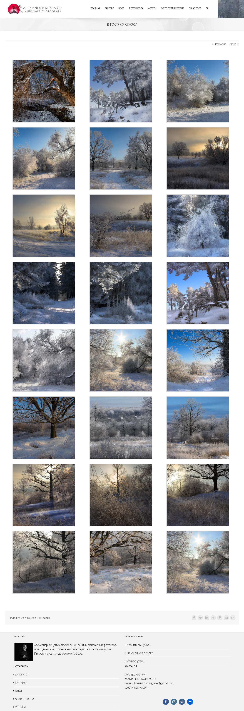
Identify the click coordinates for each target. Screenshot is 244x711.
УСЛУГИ (20, 707)
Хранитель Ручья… (139, 645)
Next (233, 44)
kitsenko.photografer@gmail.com (153, 683)
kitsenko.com (140, 688)
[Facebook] (166, 702)
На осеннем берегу (140, 653)
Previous (220, 44)
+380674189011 (145, 679)
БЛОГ (19, 691)
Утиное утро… (136, 661)
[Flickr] (190, 702)
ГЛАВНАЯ (21, 675)
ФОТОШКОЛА (24, 699)
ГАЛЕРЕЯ (21, 683)
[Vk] (182, 702)
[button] (207, 8)
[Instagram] (174, 702)
